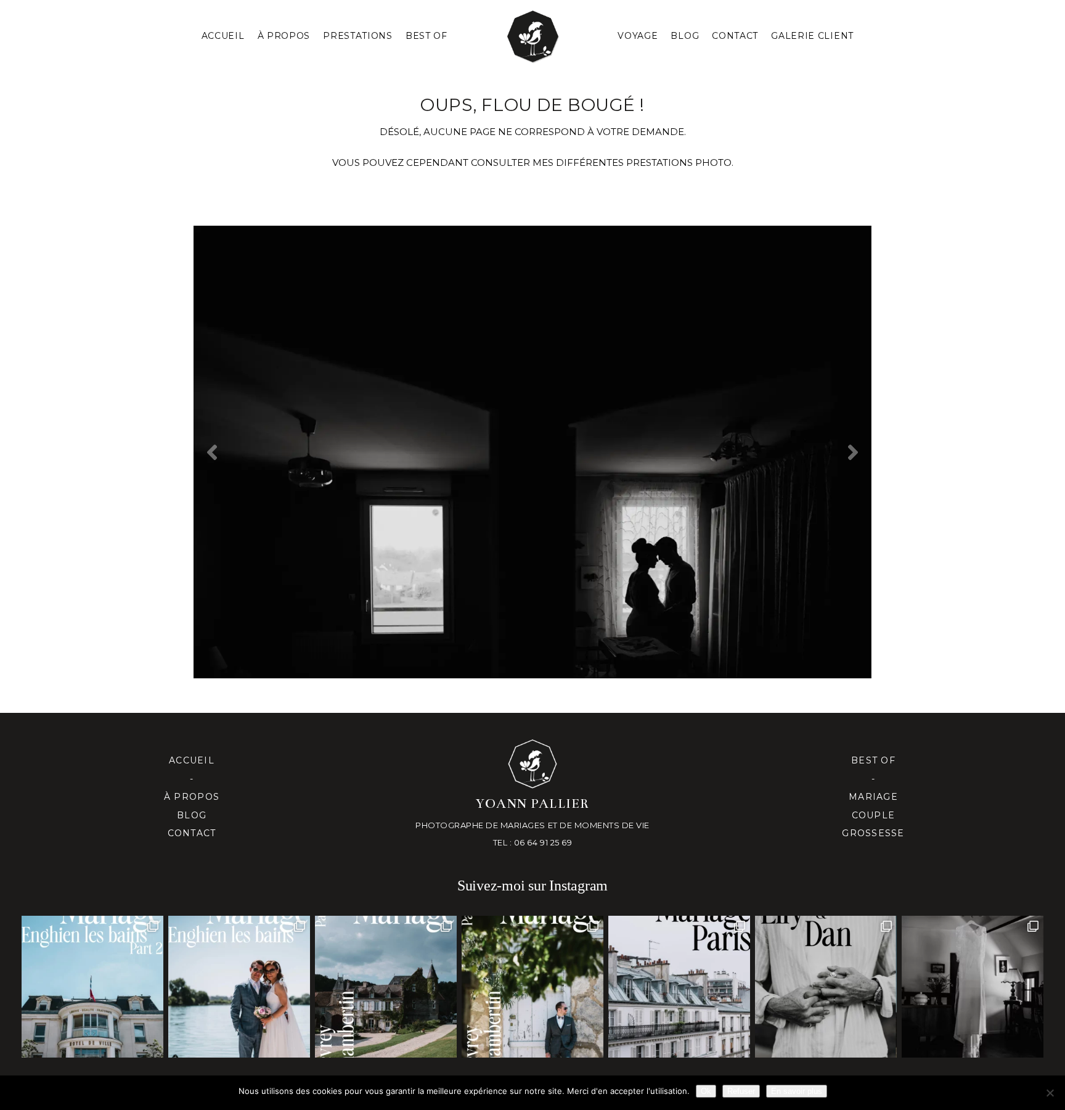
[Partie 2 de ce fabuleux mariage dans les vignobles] (386, 987)
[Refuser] (1049, 1093)
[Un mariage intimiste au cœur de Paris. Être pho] (679, 987)
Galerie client (812, 35)
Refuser (741, 1091)
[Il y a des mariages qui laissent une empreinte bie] (532, 987)
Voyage (638, 35)
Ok (706, 1091)
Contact (735, 35)
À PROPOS (284, 35)
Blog (685, 35)
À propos (191, 796)
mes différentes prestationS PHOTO (632, 162)
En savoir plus (796, 1091)
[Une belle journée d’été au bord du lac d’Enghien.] (239, 987)
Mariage (873, 796)
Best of (873, 760)
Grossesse (873, 833)
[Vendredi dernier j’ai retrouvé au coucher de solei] (826, 987)
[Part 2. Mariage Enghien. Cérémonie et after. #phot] (92, 987)
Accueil (223, 35)
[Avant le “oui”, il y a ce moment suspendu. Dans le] (972, 987)
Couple (874, 815)
